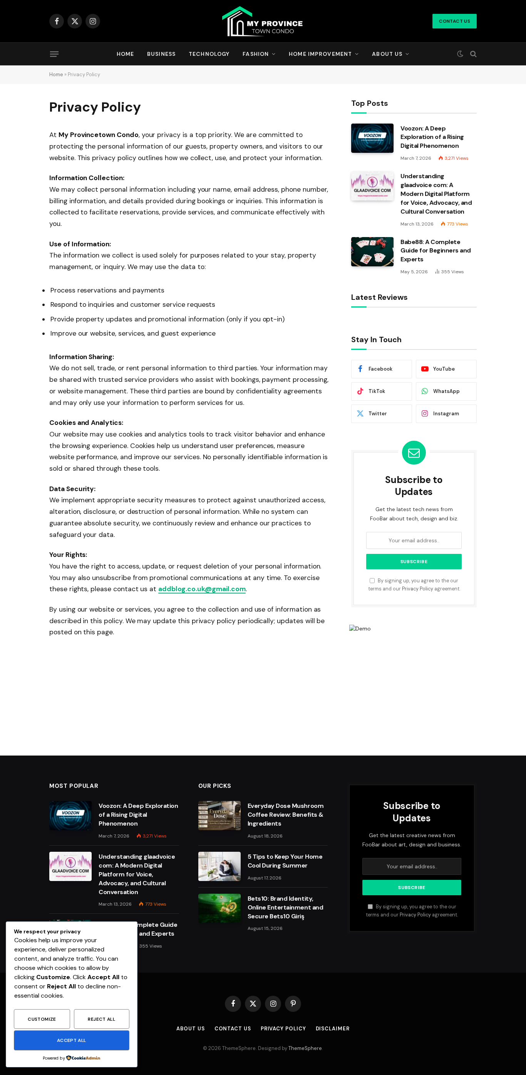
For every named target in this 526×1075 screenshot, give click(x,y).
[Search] (473, 54)
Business (161, 53)
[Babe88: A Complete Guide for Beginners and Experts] (372, 251)
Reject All (101, 1019)
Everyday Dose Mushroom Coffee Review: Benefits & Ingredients (285, 815)
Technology (209, 53)
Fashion (256, 53)
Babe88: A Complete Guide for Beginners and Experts (435, 251)
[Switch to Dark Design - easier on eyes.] (460, 53)
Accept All (71, 1040)
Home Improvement (320, 53)
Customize (42, 1019)
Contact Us (454, 21)
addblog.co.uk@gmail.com (202, 589)
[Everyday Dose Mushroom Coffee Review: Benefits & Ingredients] (219, 815)
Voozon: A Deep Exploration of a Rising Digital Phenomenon (432, 137)
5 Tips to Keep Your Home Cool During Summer (285, 861)
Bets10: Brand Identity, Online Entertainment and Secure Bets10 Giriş (285, 907)
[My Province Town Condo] (263, 21)
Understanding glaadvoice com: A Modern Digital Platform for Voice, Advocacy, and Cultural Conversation (436, 194)
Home (125, 53)
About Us (387, 53)
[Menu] (54, 54)
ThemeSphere (305, 1048)
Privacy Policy (417, 589)
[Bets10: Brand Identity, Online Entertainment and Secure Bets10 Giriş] (219, 908)
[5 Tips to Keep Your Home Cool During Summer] (219, 866)
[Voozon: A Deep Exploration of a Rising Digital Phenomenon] (372, 138)
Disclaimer (333, 1028)
